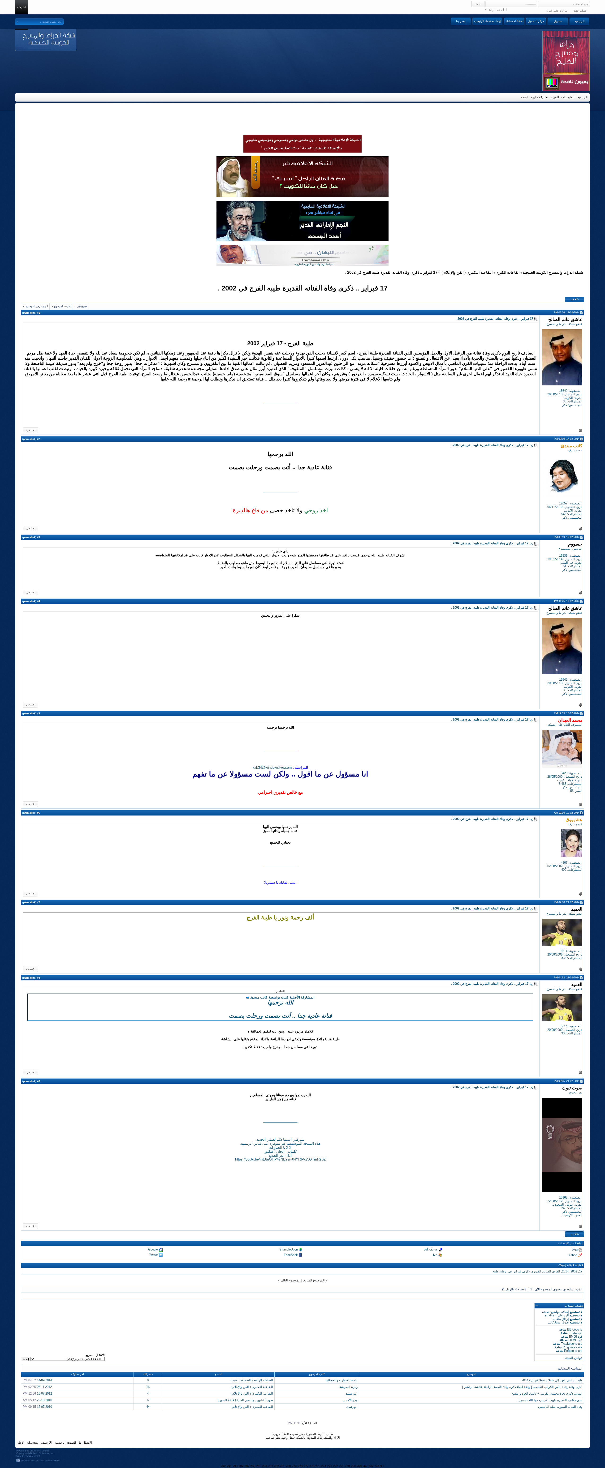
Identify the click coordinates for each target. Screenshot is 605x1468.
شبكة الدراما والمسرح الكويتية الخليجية (553, 272)
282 (276, 1466)
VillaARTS (54, 1460)
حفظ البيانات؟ (493, 10)
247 (370, 1466)
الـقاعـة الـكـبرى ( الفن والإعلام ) (467, 272)
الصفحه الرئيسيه (65, 1442)
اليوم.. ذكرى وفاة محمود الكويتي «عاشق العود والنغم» (546, 1393)
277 (305, 1466)
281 (282, 1466)
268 (359, 1466)
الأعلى (21, 1442)
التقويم (555, 97)
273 (329, 1466)
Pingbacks (570, 1347)
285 (258, 1466)
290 (235, 1466)
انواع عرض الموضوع (37, 306)
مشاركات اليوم (540, 97)
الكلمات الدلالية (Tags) (570, 1265)
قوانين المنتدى (572, 1358)
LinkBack (82, 306)
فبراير (517, 1271)
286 (252, 1466)
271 (341, 1466)
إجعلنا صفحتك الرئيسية (487, 21)
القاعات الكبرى (507, 272)
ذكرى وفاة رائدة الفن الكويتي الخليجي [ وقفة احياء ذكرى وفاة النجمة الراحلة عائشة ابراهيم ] (522, 1387)
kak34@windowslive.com (272, 767)
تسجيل (558, 21)
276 (311, 1466)
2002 (573, 1271)
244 (376, 1466)
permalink (29, 312)
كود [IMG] (575, 1336)
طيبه (495, 1271)
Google (153, 1249)
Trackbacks (569, 1343)
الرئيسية (579, 21)
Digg (574, 1249)
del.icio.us (431, 1249)
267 (365, 1466)
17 (580, 1271)
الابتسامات (575, 1333)
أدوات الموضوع (62, 306)
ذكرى (526, 1271)
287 (246, 1466)
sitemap (32, 1442)
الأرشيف (46, 1442)
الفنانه (547, 1271)
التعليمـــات (568, 97)
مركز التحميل (536, 21)
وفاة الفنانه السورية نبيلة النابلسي (560, 1406)
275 (317, 1466)
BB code (573, 1329)
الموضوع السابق (314, 1280)
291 (229, 1466)
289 (240, 1466)
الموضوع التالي (290, 1280)
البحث (524, 97)
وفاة (503, 1271)
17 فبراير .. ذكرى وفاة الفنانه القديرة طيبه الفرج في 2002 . (303, 288)
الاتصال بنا (85, 1442)
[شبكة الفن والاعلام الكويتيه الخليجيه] (302, 196)
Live (434, 1255)
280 (288, 1466)
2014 (565, 1271)
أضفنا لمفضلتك (514, 21)
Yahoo (573, 1255)
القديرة (536, 1271)
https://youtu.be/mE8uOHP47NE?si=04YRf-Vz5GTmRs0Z (280, 1159)
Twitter (153, 1255)
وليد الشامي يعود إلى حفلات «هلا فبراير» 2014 (552, 1380)
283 (270, 1466)
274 (323, 1466)
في (510, 1271)
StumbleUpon (288, 1249)
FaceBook (291, 1255)
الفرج (556, 1271)
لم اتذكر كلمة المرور (556, 10)
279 (294, 1466)
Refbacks (570, 1351)
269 (353, 1466)
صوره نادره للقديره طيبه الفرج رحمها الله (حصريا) (550, 1400)
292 (223, 1466)
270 (347, 1466)
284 (264, 1466)
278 (300, 1466)
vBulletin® (35, 1450)
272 (335, 1466)
